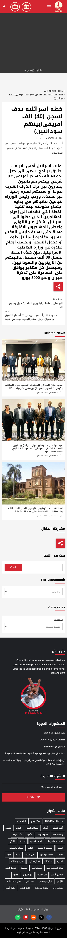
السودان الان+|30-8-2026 (54, 747)
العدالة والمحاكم (16, 848)
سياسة (24, 868)
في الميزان (28, 875)
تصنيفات (58, 620)
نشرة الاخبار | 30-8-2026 (54, 733)
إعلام (18, 828)
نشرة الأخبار (25, 888)
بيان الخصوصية (40, 909)
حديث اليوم (37, 868)
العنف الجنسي (46, 855)
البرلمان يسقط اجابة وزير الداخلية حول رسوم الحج (36, 303)
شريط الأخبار (10, 868)
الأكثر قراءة (17, 835)
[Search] (4, 6)
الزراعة (23, 841)
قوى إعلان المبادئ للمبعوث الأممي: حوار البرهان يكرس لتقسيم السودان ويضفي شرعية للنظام (34, 387)
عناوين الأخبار (57, 875)
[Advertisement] (33, 33)
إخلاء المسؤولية (24, 909)
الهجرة (60, 861)
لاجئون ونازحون (45, 881)
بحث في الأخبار (53, 556)
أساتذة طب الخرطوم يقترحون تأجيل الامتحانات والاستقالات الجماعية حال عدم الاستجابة (35, 510)
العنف (60, 855)
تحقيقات (49, 861)
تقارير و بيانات (17, 861)
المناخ (18, 855)
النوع (9, 855)
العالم (30, 848)
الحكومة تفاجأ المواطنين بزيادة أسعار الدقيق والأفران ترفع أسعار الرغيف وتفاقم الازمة (32, 315)
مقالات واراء (58, 888)
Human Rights (54, 821)
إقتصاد (8, 828)
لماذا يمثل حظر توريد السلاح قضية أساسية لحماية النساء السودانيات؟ (35, 753)
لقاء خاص (30, 881)
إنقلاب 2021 (58, 835)
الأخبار (29, 835)
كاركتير (60, 881)
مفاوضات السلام (14, 881)
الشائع (12, 841)
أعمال (45, 828)
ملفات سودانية (41, 888)
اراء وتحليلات (42, 835)
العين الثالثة (30, 855)
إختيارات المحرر (32, 828)
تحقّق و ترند (34, 861)
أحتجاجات (21, 821)
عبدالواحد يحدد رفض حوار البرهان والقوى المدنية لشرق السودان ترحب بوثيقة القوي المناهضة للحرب (37, 448)
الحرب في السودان (55, 841)
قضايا (15, 875)
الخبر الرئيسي (36, 841)
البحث (13, 567)
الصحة (60, 848)
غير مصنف (42, 875)
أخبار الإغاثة (58, 828)
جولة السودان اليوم (55, 868)
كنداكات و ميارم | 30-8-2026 (52, 740)
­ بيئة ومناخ (35, 821)
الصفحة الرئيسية (45, 848)
